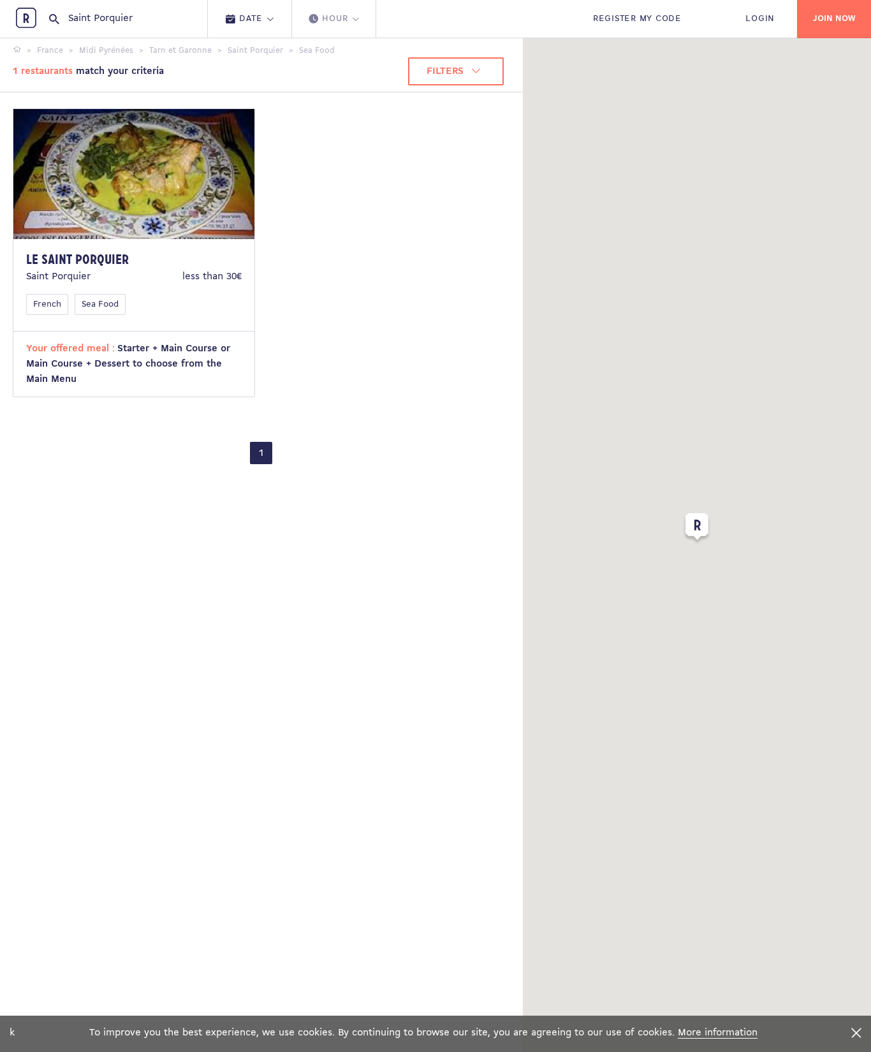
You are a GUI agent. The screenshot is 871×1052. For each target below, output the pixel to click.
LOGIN (760, 19)
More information (718, 1033)
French (47, 304)
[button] (697, 529)
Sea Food (100, 304)
